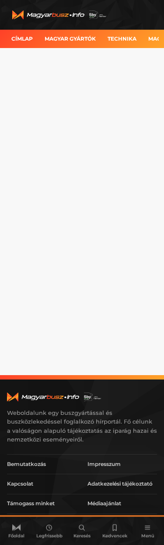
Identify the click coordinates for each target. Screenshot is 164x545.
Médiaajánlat (104, 503)
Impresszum (104, 464)
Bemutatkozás (26, 464)
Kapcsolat (20, 483)
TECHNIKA (122, 38)
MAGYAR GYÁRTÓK (70, 38)
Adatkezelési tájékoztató (120, 483)
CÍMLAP (22, 38)
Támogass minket (31, 503)
